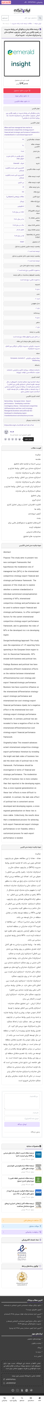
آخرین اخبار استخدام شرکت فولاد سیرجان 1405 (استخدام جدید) (22, 1315)
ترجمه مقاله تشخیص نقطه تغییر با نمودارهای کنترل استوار (21, 1180)
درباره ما (38, 1352)
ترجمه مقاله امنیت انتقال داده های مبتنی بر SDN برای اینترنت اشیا (18, 1154)
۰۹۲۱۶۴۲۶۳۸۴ (11, 1383)
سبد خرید (5, 2)
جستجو (5, 18)
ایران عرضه (37, 23)
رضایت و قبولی (36, 1343)
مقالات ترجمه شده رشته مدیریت (21, 23)
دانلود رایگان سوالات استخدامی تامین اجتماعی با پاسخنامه (22, 1305)
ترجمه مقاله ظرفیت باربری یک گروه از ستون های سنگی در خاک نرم (20, 1192)
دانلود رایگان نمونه (21, 96)
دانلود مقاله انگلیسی (21, 101)
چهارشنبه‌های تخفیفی (34, 1339)
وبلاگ (39, 1348)
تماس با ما (37, 1356)
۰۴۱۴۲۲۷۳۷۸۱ (11, 1379)
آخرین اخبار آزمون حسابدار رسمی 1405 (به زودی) (25, 1328)
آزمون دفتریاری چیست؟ (33, 1310)
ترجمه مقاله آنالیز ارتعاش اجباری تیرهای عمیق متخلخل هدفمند (19, 1205)
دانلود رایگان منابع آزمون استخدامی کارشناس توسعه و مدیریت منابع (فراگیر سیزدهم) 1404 (24, 1322)
